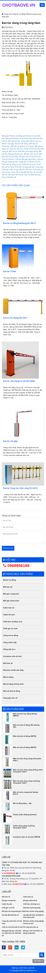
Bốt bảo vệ (7, 587)
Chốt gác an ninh (10, 628)
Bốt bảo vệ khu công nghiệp (33, 911)
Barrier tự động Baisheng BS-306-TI (19, 223)
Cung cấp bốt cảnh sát (23, 169)
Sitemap (15, 968)
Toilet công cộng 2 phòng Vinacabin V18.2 (24, 827)
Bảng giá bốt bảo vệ (9, 136)
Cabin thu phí (9, 615)
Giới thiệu (23, 968)
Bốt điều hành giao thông (28, 151)
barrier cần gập (7, 56)
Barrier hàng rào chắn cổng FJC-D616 (20, 488)
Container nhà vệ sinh (12, 656)
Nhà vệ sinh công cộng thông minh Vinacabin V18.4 (28, 771)
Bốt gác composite (11, 594)
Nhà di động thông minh (13, 684)
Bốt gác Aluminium (15, 154)
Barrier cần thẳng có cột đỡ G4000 (19, 381)
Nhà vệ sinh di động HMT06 (24, 736)
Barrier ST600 (9, 271)
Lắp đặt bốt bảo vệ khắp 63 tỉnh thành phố (33, 916)
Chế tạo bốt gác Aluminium (25, 159)
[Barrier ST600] (18, 257)
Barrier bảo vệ (35, 141)
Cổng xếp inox (9, 649)
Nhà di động (8, 677)
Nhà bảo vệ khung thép (31, 908)
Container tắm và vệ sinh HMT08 (26, 837)
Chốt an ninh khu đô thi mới (12, 927)
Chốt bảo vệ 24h (33, 162)
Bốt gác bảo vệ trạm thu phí (30, 156)
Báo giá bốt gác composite (18, 141)
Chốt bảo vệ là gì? (29, 164)
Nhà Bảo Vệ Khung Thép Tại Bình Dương (24, 175)
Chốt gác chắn (7, 169)
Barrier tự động (9, 580)
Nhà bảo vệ (8, 663)
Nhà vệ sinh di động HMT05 (24, 747)
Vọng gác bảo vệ (10, 698)
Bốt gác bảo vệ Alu (31, 154)
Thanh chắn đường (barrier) (24, 815)
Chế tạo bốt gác (8, 159)
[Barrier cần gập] (23, 424)
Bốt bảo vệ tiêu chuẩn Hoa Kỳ (28, 149)
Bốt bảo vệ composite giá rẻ (12, 911)
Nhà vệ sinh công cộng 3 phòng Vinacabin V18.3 (26, 782)
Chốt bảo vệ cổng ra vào (11, 164)
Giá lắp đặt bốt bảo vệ (10, 915)
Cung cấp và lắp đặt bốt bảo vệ (23, 172)
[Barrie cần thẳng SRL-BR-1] (23, 306)
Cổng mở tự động (10, 635)
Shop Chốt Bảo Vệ (9, 177)
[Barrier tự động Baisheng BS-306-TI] (23, 205)
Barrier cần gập (8, 144)
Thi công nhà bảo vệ (30, 927)
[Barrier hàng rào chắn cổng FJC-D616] (23, 474)
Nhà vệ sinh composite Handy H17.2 (25, 793)
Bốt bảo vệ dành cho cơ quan (22, 146)
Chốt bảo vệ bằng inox (12, 622)
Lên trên (37, 961)
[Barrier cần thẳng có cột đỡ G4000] (20, 360)
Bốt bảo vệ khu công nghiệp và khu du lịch (33, 922)
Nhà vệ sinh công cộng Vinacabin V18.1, (27, 759)
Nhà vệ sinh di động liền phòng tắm (26, 726)
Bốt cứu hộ (13, 151)
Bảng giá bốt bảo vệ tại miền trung (19, 138)
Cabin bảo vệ (8, 608)
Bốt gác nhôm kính (11, 601)
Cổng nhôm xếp (10, 642)
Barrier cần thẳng (21, 144)
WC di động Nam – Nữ (22, 803)
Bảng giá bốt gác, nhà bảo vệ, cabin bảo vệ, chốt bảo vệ (11, 933)
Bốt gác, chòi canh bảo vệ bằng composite (32, 932)
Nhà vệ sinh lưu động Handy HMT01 (25, 715)
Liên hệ (31, 968)
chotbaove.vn (31, 970)
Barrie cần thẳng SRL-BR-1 (15, 318)
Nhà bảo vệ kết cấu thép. (13, 670)
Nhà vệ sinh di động (11, 691)
